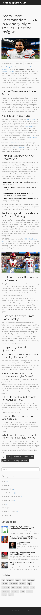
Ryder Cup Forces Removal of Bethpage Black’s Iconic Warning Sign (22, 553)
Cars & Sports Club (14, 2)
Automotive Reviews (7, 493)
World (3, 504)
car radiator (13, 584)
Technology (4, 508)
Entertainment (5, 485)
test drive (10, 580)
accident (29, 591)
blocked (22, 584)
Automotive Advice (7, 489)
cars (24, 580)
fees (13, 587)
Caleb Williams (28, 457)
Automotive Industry (7, 500)
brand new (5, 591)
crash (22, 591)
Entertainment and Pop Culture (11, 497)
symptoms (5, 587)
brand (4, 595)
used (32, 587)
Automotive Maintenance (9, 512)
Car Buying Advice (6, 515)
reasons (4, 584)
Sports (3, 481)
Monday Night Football (21, 461)
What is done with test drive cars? (21, 563)
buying (19, 587)
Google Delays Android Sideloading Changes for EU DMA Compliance (21, 527)
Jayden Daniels (7, 461)
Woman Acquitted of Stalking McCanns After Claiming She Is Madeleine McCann (22, 537)
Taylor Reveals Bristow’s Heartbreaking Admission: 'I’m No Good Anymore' (25, 543)
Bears (8, 457)
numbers (31, 580)
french (11, 595)
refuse (26, 587)
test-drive (15, 591)
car (3, 580)
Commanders (17, 457)
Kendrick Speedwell (7, 63)
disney (18, 580)
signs (29, 584)
